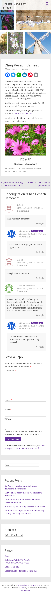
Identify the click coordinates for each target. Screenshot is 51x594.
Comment (10, 370)
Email (8, 409)
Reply (41, 223)
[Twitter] (13, 75)
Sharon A (28, 69)
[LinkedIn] (24, 75)
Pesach (7, 172)
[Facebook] (7, 75)
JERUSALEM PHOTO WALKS (17, 560)
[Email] (36, 75)
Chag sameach (27, 169)
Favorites (11, 169)
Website (8, 419)
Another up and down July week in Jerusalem (25, 506)
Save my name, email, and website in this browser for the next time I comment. (23, 433)
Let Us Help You (12, 567)
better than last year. (23, 113)
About (7, 556)
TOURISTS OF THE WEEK (17, 563)
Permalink (24, 211)
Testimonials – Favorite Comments (21, 571)
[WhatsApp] (19, 75)
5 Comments (21, 172)
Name (8, 400)
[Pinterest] (30, 75)
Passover (37, 169)
